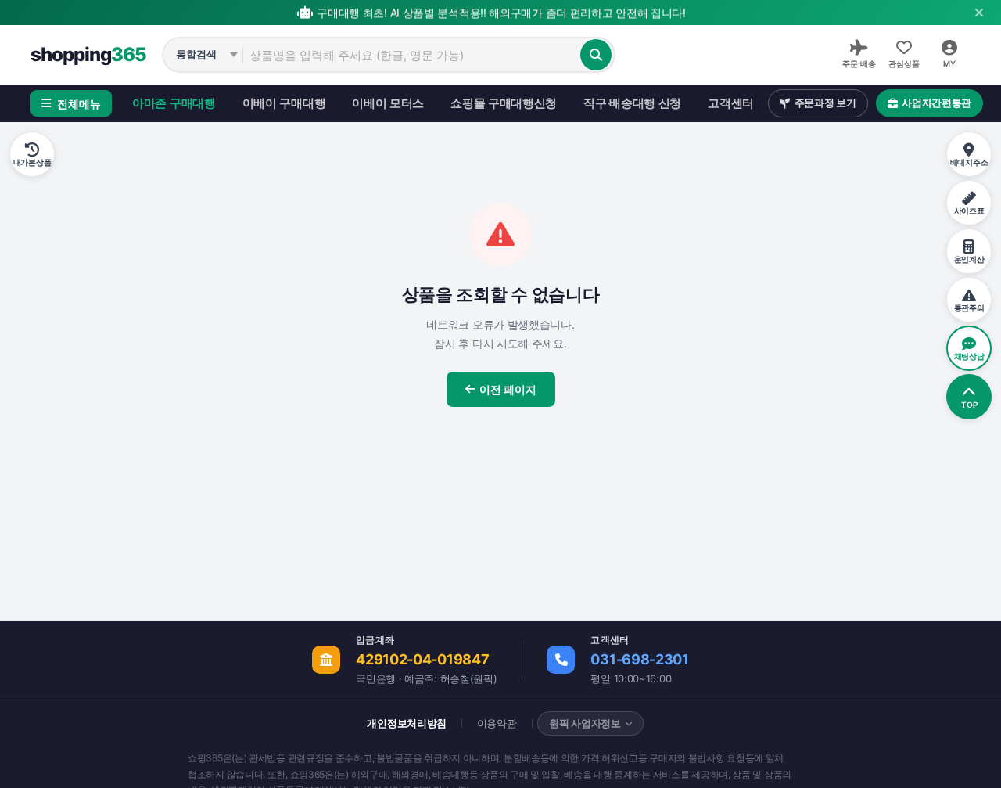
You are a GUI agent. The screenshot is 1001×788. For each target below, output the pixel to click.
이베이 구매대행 (284, 102)
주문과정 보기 (825, 102)
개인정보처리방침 (407, 723)
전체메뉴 (79, 103)
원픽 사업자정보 (585, 723)
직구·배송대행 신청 (632, 102)
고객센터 (731, 102)
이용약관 (497, 723)
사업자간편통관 (936, 102)
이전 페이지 (507, 389)
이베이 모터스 (388, 102)
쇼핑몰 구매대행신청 (503, 102)
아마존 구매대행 (174, 102)
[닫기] (979, 12)
